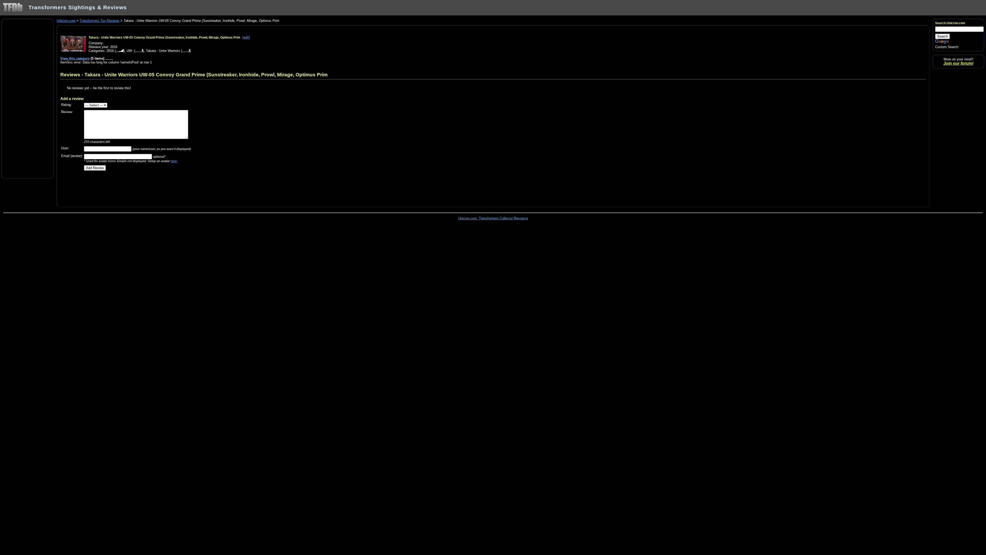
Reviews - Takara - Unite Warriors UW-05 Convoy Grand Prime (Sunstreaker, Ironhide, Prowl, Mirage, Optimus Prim (194, 74)
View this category (75, 58)
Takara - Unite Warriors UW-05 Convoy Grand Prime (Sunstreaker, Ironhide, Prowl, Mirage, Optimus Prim (164, 37)
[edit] (246, 37)
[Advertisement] (27, 98)
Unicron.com (66, 21)
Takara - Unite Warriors (163, 51)
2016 (110, 51)
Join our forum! (958, 63)
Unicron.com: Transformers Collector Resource (493, 218)
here (173, 161)
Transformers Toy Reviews (99, 21)
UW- (130, 51)
